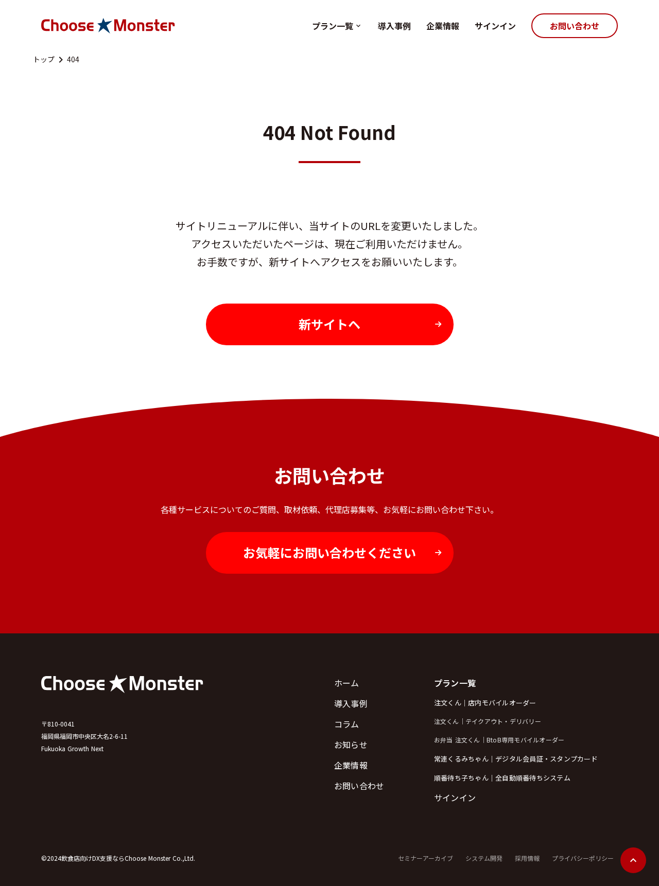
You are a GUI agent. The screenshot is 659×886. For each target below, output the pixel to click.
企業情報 (442, 26)
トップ (44, 59)
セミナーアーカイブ (425, 858)
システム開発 (483, 858)
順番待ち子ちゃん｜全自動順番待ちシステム (502, 777)
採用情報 (527, 858)
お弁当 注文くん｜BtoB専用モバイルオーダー (499, 740)
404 (73, 59)
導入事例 (394, 26)
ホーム (346, 683)
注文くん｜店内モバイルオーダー (485, 702)
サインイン (495, 26)
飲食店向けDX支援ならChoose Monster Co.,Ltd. (128, 858)
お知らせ (351, 744)
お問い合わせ (359, 786)
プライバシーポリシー (583, 858)
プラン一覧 (332, 26)
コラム (346, 724)
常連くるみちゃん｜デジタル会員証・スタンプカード (516, 758)
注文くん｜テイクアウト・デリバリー (487, 721)
